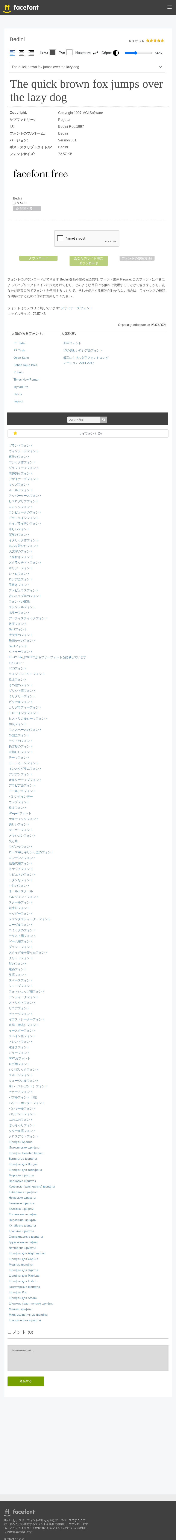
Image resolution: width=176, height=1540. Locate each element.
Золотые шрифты (21, 1208)
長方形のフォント (21, 746)
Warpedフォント (20, 813)
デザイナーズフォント (77, 308)
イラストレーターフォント (27, 1019)
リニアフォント (19, 1008)
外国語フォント (19, 735)
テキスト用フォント (22, 935)
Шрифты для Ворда (23, 1164)
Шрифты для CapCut (23, 1259)
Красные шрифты (21, 1231)
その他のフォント (21, 685)
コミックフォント (21, 506)
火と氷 (13, 841)
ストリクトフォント (22, 1002)
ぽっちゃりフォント (22, 1125)
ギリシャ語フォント (22, 690)
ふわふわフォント (21, 1119)
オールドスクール (21, 891)
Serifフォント (18, 629)
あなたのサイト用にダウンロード (88, 260)
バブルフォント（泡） (24, 1097)
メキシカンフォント (22, 835)
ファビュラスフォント (24, 590)
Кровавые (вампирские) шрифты (32, 1186)
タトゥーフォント (21, 651)
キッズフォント (19, 484)
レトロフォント (19, 573)
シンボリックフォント (24, 1069)
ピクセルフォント (21, 701)
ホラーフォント (19, 612)
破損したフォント (21, 752)
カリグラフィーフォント (25, 707)
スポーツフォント (21, 1075)
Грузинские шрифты (23, 1242)
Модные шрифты (21, 1264)
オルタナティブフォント (25, 779)
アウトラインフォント (24, 518)
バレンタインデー (21, 796)
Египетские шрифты (23, 1214)
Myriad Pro (21, 386)
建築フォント (18, 969)
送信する (26, 1381)
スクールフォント (21, 902)
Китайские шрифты (22, 1225)
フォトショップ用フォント (27, 991)
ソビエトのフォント (22, 874)
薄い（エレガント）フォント (28, 1086)
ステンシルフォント (22, 607)
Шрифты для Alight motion (27, 1253)
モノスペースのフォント (25, 729)
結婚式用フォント (21, 863)
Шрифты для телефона (25, 1169)
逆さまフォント (19, 1047)
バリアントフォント (22, 1114)
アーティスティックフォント (28, 618)
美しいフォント (19, 824)
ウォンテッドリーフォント (27, 674)
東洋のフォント (19, 456)
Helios (18, 394)
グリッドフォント (21, 958)
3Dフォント (17, 662)
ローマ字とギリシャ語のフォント (31, 852)
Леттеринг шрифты (22, 1247)
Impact (18, 401)
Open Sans (21, 357)
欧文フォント (18, 679)
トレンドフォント (21, 1041)
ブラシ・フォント (21, 947)
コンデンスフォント (22, 857)
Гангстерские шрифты (24, 1286)
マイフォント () (90, 433)
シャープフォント (21, 986)
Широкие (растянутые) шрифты (31, 1303)
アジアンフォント (21, 774)
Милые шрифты (20, 1309)
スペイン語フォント (22, 1036)
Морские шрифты (21, 1175)
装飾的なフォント (21, 473)
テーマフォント (19, 757)
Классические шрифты (25, 1320)
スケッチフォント (21, 869)
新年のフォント (19, 534)
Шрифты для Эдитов (23, 1270)
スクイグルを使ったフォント (28, 952)
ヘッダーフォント (21, 913)
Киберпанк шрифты (22, 1192)
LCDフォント (18, 668)
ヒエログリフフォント (24, 501)
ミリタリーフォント (22, 696)
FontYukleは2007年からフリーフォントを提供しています (47, 657)
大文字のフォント (21, 551)
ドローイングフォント (24, 713)
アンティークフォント (24, 997)
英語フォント (18, 974)
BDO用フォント (19, 1058)
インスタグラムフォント (25, 768)
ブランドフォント (21, 445)
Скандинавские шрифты (26, 1236)
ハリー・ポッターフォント (27, 1103)
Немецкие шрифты (22, 1197)
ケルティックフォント (24, 818)
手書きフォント (19, 584)
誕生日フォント (19, 908)
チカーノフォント (21, 1091)
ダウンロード (38, 258)
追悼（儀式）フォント (24, 1025)
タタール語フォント (22, 1130)
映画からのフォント (22, 640)
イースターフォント (22, 1030)
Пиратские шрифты (22, 1220)
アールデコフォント (22, 791)
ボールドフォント (21, 490)
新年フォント (72, 343)
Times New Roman (26, 379)
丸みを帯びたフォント (24, 545)
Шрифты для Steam (23, 1298)
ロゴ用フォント (19, 1064)
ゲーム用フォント (21, 941)
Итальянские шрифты (24, 1147)
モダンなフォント (21, 846)
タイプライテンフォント (25, 523)
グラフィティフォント (24, 467)
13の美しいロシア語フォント (83, 350)
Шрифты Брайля (20, 1142)
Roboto (18, 372)
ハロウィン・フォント (24, 896)
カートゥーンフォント (24, 763)
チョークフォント (21, 1013)
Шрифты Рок (18, 1292)
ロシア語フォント (21, 579)
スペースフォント (21, 980)
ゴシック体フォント (22, 462)
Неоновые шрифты (22, 1181)
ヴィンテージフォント (24, 451)
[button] (169, 8)
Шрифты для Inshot (22, 1281)
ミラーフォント (19, 1052)
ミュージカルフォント (24, 1080)
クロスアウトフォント (24, 1136)
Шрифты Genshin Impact (26, 1153)
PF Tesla (19, 350)
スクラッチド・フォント (25, 562)
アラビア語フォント (22, 785)
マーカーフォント (21, 830)
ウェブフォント (19, 802)
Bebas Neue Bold (25, 365)
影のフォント (18, 963)
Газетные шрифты (22, 1203)
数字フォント (18, 623)
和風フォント (18, 724)
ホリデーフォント (21, 568)
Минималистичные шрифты (28, 1314)
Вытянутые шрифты (23, 1158)
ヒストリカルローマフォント (28, 718)
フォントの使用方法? (137, 258)
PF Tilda (19, 343)
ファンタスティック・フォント (30, 919)
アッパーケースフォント (25, 495)
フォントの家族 (19, 601)
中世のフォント (19, 885)
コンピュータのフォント (25, 512)
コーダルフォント (21, 924)
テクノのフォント (21, 740)
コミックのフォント (22, 930)
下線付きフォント (21, 557)
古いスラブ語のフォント (25, 596)
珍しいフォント (19, 529)
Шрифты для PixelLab (24, 1275)
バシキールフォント (22, 1108)
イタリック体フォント (24, 540)
